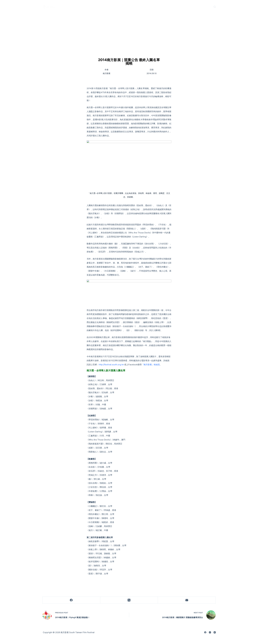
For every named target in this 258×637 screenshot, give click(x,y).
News (76, 7)
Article (146, 7)
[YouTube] (215, 632)
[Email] (187, 600)
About (92, 7)
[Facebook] (71, 600)
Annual (163, 7)
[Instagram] (210, 632)
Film (107, 7)
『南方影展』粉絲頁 (151, 364)
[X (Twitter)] (129, 600)
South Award (125, 7)
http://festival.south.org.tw (111, 364)
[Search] (215, 7)
